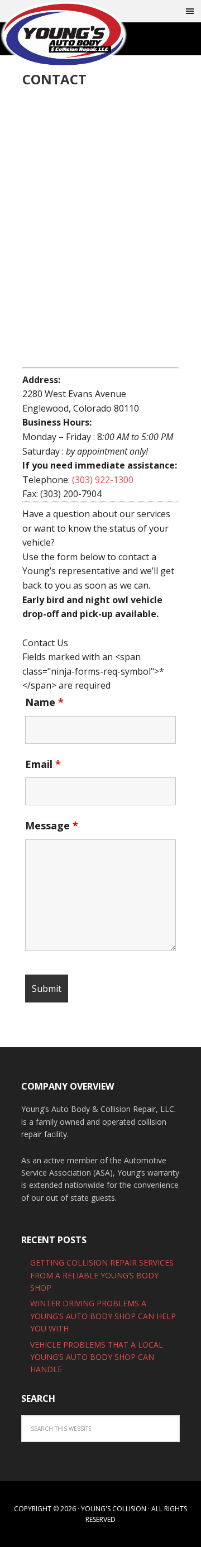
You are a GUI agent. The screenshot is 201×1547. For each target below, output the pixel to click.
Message (51, 825)
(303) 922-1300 (102, 480)
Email (43, 764)
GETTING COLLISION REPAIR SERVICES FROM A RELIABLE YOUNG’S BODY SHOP (102, 1275)
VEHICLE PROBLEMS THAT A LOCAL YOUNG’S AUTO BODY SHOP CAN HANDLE (96, 1357)
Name (44, 702)
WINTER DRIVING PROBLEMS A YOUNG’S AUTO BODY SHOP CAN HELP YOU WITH (103, 1316)
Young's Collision (72, 35)
